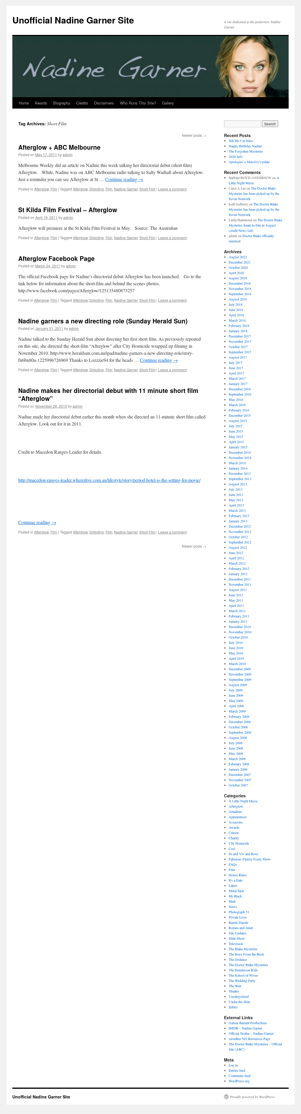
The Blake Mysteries (243, 948)
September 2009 (240, 679)
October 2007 (238, 785)
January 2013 (238, 521)
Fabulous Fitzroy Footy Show (250, 859)
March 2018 (237, 320)
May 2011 (236, 600)
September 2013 (240, 478)
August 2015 (238, 420)
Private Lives (238, 917)
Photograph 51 (239, 911)
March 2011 (237, 610)
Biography (61, 103)
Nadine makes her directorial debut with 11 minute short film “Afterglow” (108, 394)
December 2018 (240, 283)
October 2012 (238, 536)
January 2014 (238, 468)
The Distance (238, 959)
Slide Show (237, 938)
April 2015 (236, 441)
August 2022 (238, 256)
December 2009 (240, 668)
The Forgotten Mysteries (246, 151)
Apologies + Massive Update (249, 161)
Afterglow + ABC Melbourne (59, 147)
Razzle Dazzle (238, 922)
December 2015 (240, 415)
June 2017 (236, 367)
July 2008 (236, 742)
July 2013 (236, 489)
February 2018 (239, 325)
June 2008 (236, 748)
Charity (234, 838)
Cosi (232, 848)
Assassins (236, 822)
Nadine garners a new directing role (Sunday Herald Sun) (103, 320)
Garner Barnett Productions (248, 1022)
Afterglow (41, 188)
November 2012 (240, 531)
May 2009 (236, 700)
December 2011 (240, 579)
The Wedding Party (242, 980)
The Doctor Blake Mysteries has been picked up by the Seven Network (254, 193)
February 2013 (239, 515)
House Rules (238, 874)
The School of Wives (243, 975)
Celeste (234, 832)
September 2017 (240, 352)
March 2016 (237, 404)
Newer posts (194, 135)
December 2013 (240, 473)
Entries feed (237, 1070)
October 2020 (238, 267)
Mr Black (235, 896)
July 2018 (236, 304)
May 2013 (236, 499)
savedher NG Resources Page (249, 1038)
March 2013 (237, 510)
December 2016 (240, 388)
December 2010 (240, 626)
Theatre (234, 991)
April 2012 (236, 558)
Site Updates (237, 933)
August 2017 (238, 357)
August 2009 (238, 684)
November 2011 (240, 584)
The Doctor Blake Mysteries (248, 964)
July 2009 (236, 690)
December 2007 (240, 774)
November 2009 (240, 674)
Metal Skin (236, 890)
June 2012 (236, 552)
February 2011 (239, 616)
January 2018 (238, 330)
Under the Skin (239, 1001)
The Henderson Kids (243, 970)
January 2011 (238, 621)
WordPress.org (239, 1080)
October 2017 (238, 346)
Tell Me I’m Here (241, 140)
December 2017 (240, 336)
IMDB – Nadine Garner (245, 1028)
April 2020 (236, 272)
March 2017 (237, 378)
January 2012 (238, 573)
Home (24, 103)
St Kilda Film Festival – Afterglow (67, 209)
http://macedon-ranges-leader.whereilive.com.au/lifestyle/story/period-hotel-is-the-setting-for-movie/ (109, 480)
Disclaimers (104, 103)
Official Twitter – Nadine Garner (251, 1033)
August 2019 (238, 278)
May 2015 (236, 436)
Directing (96, 188)
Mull (232, 901)
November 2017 (240, 341)
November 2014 (240, 457)
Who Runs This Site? (138, 103)
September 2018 (240, 293)
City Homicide (239, 843)
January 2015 (238, 447)
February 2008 (239, 764)
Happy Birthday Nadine (245, 146)
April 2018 (236, 315)
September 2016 (240, 394)
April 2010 (236, 658)
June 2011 (236, 595)
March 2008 (237, 758)
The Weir (235, 985)
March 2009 (237, 711)
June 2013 (236, 494)
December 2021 (240, 262)
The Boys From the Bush (246, 954)
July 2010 (236, 642)
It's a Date (236, 880)
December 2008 (240, 721)
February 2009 (239, 716)
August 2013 (238, 484)
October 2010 (238, 637)
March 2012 (237, 563)
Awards (41, 103)
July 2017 (236, 362)
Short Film (147, 188)
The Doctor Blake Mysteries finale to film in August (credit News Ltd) (255, 225)
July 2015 (236, 425)
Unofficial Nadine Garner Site (73, 19)
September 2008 (240, 732)
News (233, 906)
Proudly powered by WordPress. (252, 1096)
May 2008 (236, 753)
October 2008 (238, 727)
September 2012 (240, 542)
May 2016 (236, 399)
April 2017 (236, 373)
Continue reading (124, 179)
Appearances (238, 816)
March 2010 (237, 663)
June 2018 (236, 309)
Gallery (168, 103)
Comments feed (239, 1075)
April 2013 (236, 505)
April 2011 (236, 605)
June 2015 (236, 431)
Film (54, 188)
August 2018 (238, 299)
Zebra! (233, 1007)
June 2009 (236, 695)
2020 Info (236, 156)
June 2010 (236, 647)
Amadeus (235, 811)
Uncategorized (239, 996)
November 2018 (240, 288)
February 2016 (239, 410)
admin (68, 154)
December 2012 (240, 526)
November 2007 (240, 779)
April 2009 (236, 705)
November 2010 (240, 631)
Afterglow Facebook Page (56, 258)
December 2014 (240, 452)
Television (236, 943)
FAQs (233, 864)
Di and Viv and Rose (243, 853)
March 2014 (237, 462)
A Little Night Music (243, 801)
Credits (82, 103)
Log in (233, 1065)
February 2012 (239, 568)
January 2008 (238, 769)
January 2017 (238, 383)
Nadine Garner (126, 188)
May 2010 (236, 653)
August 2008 (238, 737)
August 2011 (238, 589)
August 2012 (238, 547)
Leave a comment (172, 188)
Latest (233, 885)
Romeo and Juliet (241, 927)
